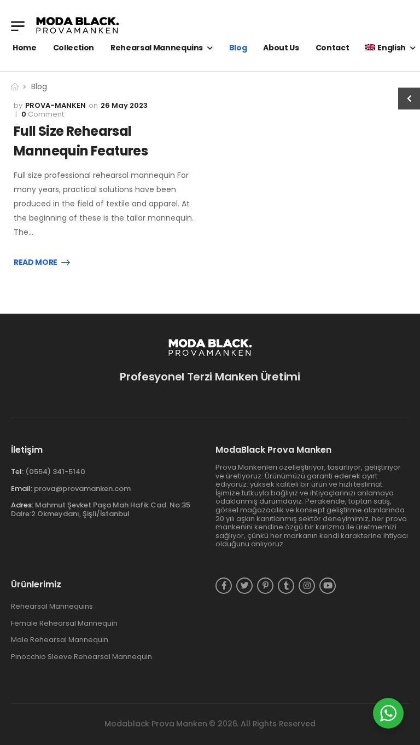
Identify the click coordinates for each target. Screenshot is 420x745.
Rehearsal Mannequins (156, 47)
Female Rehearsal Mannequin (64, 623)
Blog (238, 47)
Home (25, 47)
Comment (42, 114)
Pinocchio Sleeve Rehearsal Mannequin (81, 656)
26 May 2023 (124, 105)
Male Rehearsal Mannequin (59, 640)
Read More (35, 263)
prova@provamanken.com (82, 488)
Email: (21, 488)
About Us (281, 47)
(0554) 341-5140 (55, 471)
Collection (74, 47)
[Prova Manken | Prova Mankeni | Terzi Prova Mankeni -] (77, 26)
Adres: (22, 505)
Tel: (17, 471)
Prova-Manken (55, 105)
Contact (332, 47)
